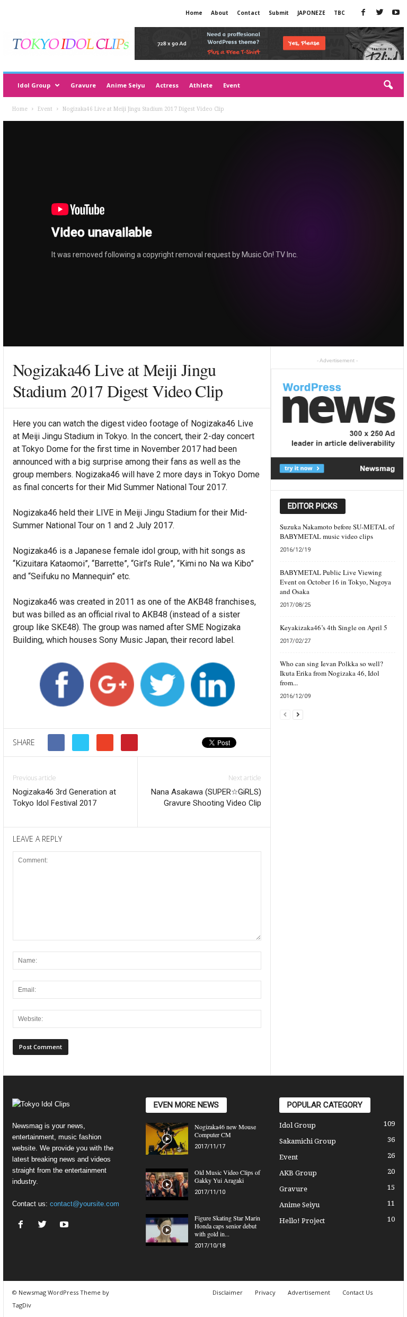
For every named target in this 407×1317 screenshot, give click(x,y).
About (219, 12)
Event (231, 85)
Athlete (201, 85)
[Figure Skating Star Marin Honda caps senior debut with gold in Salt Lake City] (167, 1230)
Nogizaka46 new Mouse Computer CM (225, 1130)
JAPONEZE (311, 12)
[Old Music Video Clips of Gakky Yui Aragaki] (167, 1184)
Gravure (83, 85)
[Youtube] (396, 13)
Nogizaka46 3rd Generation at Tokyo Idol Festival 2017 (64, 797)
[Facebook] (363, 13)
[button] (388, 85)
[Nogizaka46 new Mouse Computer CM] (167, 1139)
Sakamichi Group (307, 1141)
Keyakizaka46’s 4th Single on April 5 (333, 627)
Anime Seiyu (126, 85)
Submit (279, 12)
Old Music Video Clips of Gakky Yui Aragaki (227, 1176)
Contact (248, 12)
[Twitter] (379, 13)
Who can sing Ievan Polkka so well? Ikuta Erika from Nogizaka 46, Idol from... (331, 673)
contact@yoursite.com (84, 1204)
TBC (339, 12)
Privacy (265, 1292)
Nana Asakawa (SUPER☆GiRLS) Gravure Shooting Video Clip (206, 797)
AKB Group (298, 1173)
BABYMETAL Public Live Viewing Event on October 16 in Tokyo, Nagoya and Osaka (335, 582)
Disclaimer (228, 1292)
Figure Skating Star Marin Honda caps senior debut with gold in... (227, 1226)
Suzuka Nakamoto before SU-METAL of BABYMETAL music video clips (337, 531)
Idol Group (33, 85)
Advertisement (309, 1292)
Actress (167, 85)
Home (193, 12)
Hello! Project (302, 1221)
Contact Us (357, 1292)
